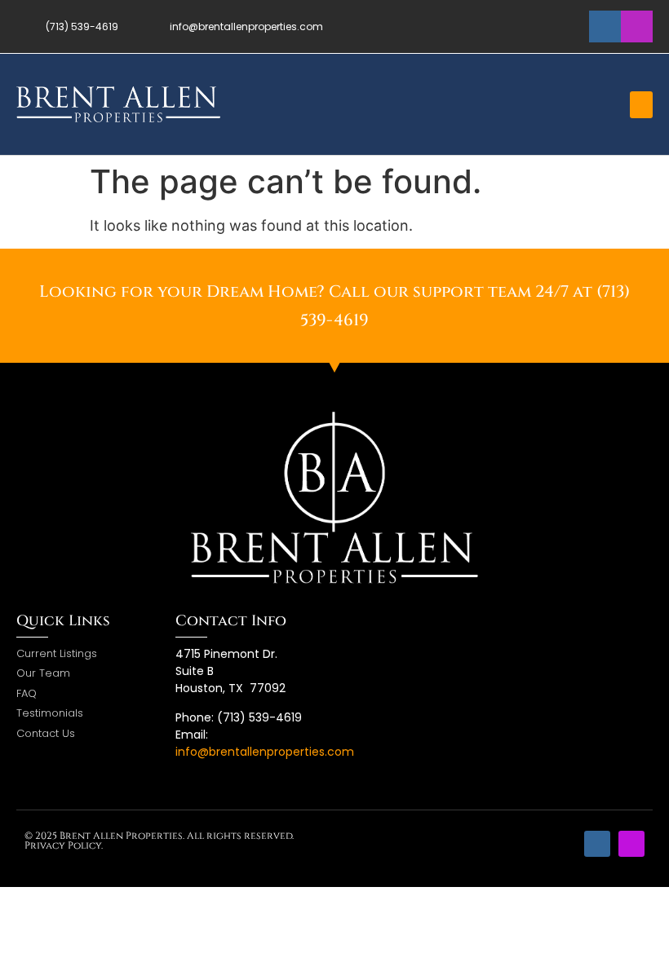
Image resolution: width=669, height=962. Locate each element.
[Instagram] (637, 26)
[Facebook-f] (605, 26)
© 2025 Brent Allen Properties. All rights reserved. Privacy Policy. (159, 840)
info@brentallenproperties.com (264, 752)
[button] (641, 104)
